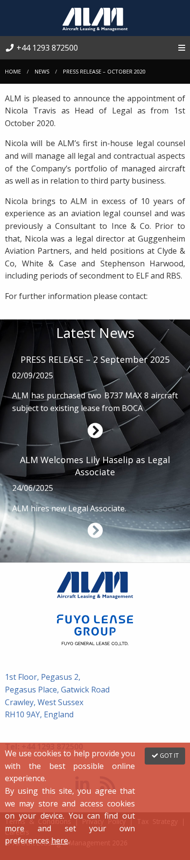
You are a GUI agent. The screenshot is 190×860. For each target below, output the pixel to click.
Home (13, 71)
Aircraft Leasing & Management (95, 19)
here (59, 840)
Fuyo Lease (95, 630)
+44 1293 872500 (46, 47)
